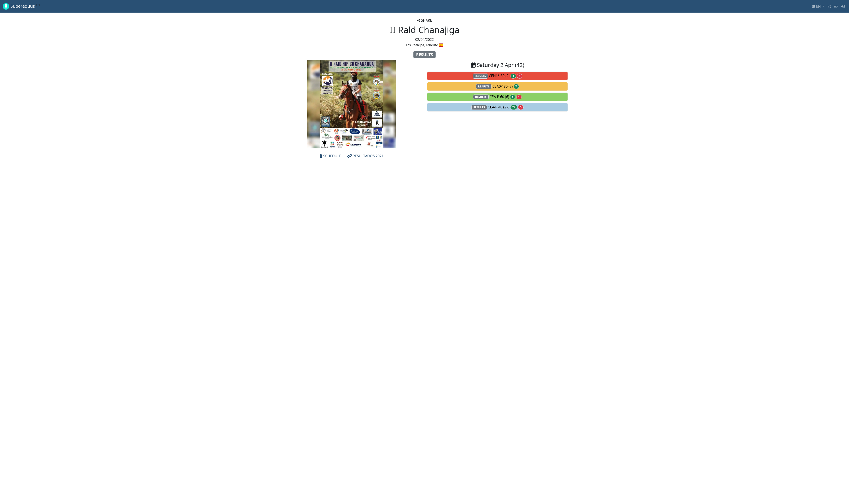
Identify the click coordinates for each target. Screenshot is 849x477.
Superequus (24, 6)
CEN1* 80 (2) (497, 75)
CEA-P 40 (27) (497, 107)
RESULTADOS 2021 (368, 155)
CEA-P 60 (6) (497, 96)
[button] (818, 6)
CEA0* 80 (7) (497, 86)
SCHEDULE (331, 155)
